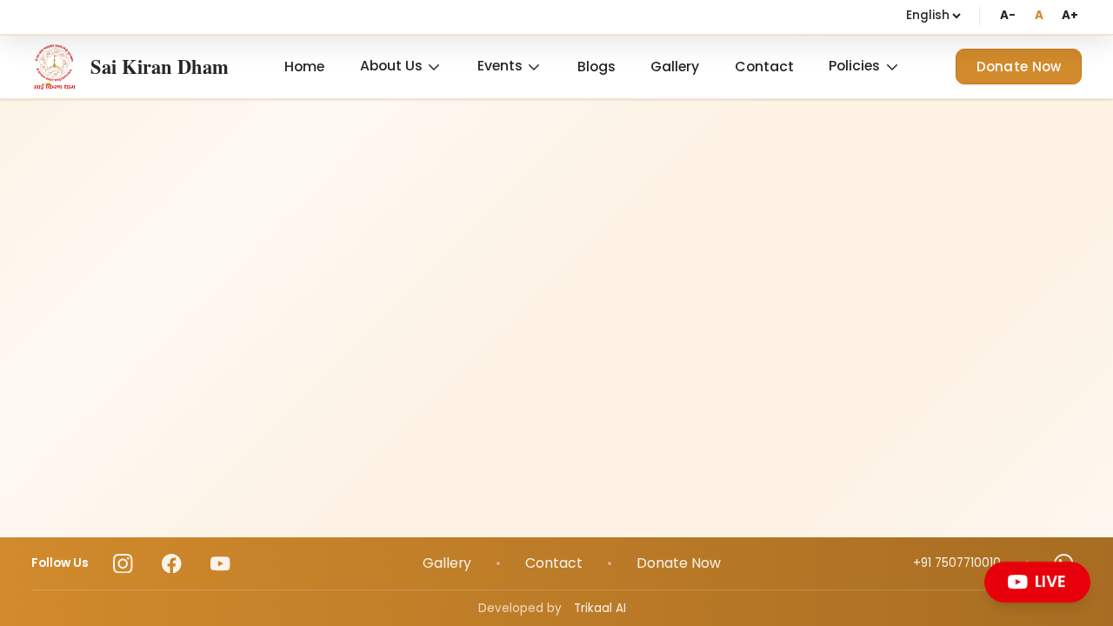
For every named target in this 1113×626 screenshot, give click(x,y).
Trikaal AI (600, 608)
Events (500, 66)
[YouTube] (220, 563)
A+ (1070, 15)
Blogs (596, 67)
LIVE (1052, 581)
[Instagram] (123, 563)
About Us (391, 66)
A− (1007, 15)
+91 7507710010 (957, 563)
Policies (854, 66)
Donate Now (1019, 66)
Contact (764, 67)
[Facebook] (171, 563)
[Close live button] (1085, 565)
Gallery (674, 67)
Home (304, 67)
